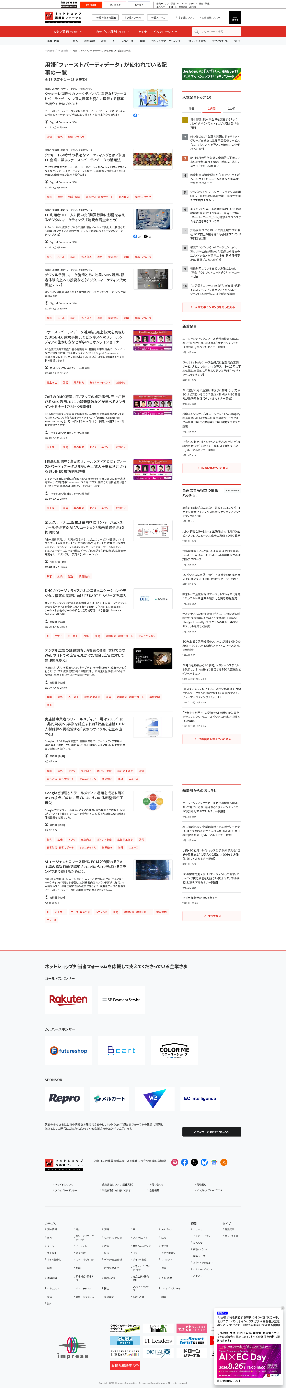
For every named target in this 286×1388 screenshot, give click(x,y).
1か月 (232, 108)
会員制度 (81, 1252)
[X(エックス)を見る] (194, 1162)
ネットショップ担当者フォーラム (63, 17)
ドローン (173, 7)
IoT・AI (180, 4)
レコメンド (166, 1259)
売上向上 (52, 1252)
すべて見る (214, 916)
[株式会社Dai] (121, 1050)
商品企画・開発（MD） (141, 1278)
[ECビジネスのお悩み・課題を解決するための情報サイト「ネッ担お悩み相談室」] (125, 1367)
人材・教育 (166, 1278)
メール (50, 1246)
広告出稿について (211, 17)
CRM (106, 1252)
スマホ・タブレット (85, 1259)
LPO (135, 1252)
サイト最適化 (54, 1259)
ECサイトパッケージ (142, 1288)
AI (114, 41)
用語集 (64, 50)
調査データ (199, 1256)
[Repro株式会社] (64, 1099)
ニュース (197, 1229)
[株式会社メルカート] (109, 1099)
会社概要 (154, 1190)
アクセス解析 (168, 1252)
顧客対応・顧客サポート (85, 1278)
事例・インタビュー (203, 1262)
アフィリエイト (220, 41)
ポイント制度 (139, 1259)
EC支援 (192, 7)
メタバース (127, 41)
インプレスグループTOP (209, 1190)
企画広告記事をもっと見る (215, 739)
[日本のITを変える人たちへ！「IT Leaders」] (158, 1342)
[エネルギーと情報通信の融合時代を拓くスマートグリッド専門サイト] (192, 1342)
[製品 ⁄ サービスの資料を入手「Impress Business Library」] (125, 1354)
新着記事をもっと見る (214, 468)
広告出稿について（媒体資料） (118, 1184)
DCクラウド (191, 4)
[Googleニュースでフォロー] (214, 1162)
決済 (49, 1296)
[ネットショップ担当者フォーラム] (64, 1167)
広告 (106, 1246)
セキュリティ (53, 1288)
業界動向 (109, 1296)
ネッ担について (186, 17)
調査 (163, 1296)
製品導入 (139, 5)
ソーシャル (81, 1246)
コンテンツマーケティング (165, 41)
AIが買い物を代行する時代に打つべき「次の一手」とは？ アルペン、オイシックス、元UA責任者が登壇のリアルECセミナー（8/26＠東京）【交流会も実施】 (248, 1321)
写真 (49, 1268)
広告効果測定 (111, 1268)
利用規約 (201, 1184)
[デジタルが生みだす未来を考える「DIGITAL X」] (158, 1354)
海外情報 (89, 41)
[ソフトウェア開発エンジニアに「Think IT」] (158, 1329)
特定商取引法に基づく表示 (116, 1190)
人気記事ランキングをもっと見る (215, 307)
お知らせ (198, 1242)
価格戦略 (52, 1278)
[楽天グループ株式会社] (68, 1000)
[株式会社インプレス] (72, 1348)
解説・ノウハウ (200, 1249)
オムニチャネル (83, 1288)
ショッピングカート (171, 1288)
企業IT (159, 4)
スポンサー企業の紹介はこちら (212, 1132)
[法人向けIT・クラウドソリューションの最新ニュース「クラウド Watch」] (125, 1342)
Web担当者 (115, 5)
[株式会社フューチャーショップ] (68, 1050)
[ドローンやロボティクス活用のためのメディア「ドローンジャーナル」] (192, 1354)
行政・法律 (138, 1296)
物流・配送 (109, 1278)
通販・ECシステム (85, 1296)
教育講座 (183, 7)
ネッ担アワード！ (133, 17)
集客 (142, 41)
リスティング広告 (196, 41)
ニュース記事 (232, 1236)
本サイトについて (64, 1184)
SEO (163, 1237)
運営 (163, 1268)
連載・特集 (53, 41)
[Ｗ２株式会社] (155, 1099)
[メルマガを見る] (174, 1162)
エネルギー (161, 7)
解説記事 (230, 1229)
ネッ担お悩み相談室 (105, 17)
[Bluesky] (204, 1162)
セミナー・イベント (202, 1236)
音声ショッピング (141, 1246)
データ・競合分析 (113, 1259)
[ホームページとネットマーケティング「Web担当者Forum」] (192, 1329)
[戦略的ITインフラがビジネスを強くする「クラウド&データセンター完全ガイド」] (125, 1329)
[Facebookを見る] (184, 1162)
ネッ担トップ (51, 50)
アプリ (164, 1246)
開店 (106, 1288)
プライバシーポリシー (66, 1190)
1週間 (212, 108)
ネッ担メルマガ (157, 17)
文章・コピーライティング (141, 1267)
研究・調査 (204, 4)
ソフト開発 (170, 4)
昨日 (191, 108)
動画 (78, 1268)
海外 (75, 41)
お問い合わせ (156, 1184)
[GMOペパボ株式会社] (174, 1050)
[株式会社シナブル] (200, 1099)
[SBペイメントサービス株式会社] (121, 1000)
